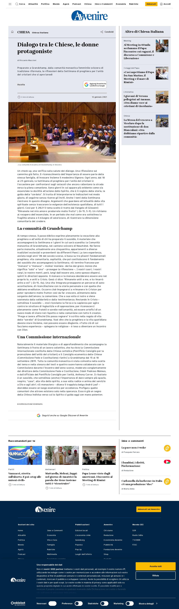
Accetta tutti (156, 566)
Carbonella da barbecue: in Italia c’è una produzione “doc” (142, 482)
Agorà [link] (66, 4)
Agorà (20, 549)
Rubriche (51, 549)
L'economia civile (83, 535)
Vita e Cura (52, 540)
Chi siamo (108, 530)
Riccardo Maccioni (28, 60)
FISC (134, 545)
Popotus (79, 545)
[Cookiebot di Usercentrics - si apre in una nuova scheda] (18, 603)
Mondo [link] (56, 4)
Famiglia (51, 545)
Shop (106, 554)
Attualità (22, 535)
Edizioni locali (81, 530)
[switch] (79, 603)
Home (20, 530)
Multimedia (52, 554)
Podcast (21, 554)
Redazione (128, 470)
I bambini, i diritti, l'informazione (133, 464)
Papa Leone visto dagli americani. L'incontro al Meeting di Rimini (97, 477)
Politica (21, 540)
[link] (151, 4)
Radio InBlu (137, 535)
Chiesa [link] (87, 4)
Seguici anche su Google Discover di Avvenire (65, 415)
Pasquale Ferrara (131, 452)
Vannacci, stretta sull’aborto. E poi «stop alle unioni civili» (24, 477)
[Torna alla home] (12, 31)
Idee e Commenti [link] (103, 4)
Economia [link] (121, 4)
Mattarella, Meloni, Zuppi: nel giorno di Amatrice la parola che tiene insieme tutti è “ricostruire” (61, 478)
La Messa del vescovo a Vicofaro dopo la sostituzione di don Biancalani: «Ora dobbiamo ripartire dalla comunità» (139, 128)
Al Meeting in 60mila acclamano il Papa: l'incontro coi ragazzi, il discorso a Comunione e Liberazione (139, 51)
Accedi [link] (167, 4)
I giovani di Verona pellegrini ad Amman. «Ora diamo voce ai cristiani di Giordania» (138, 101)
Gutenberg (80, 540)
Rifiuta (155, 575)
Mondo (21, 545)
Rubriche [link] (133, 4)
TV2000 (136, 540)
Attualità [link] (33, 4)
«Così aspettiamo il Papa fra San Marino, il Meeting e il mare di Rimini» (139, 77)
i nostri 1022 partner (52, 569)
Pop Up (78, 549)
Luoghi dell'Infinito (83, 554)
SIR (134, 530)
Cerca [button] (22, 4)
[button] (10, 4)
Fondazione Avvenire (113, 549)
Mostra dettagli (146, 603)
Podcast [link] (76, 4)
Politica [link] (45, 4)
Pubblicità (108, 545)
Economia (51, 535)
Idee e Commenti (55, 530)
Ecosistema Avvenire (113, 540)
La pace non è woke (134, 447)
